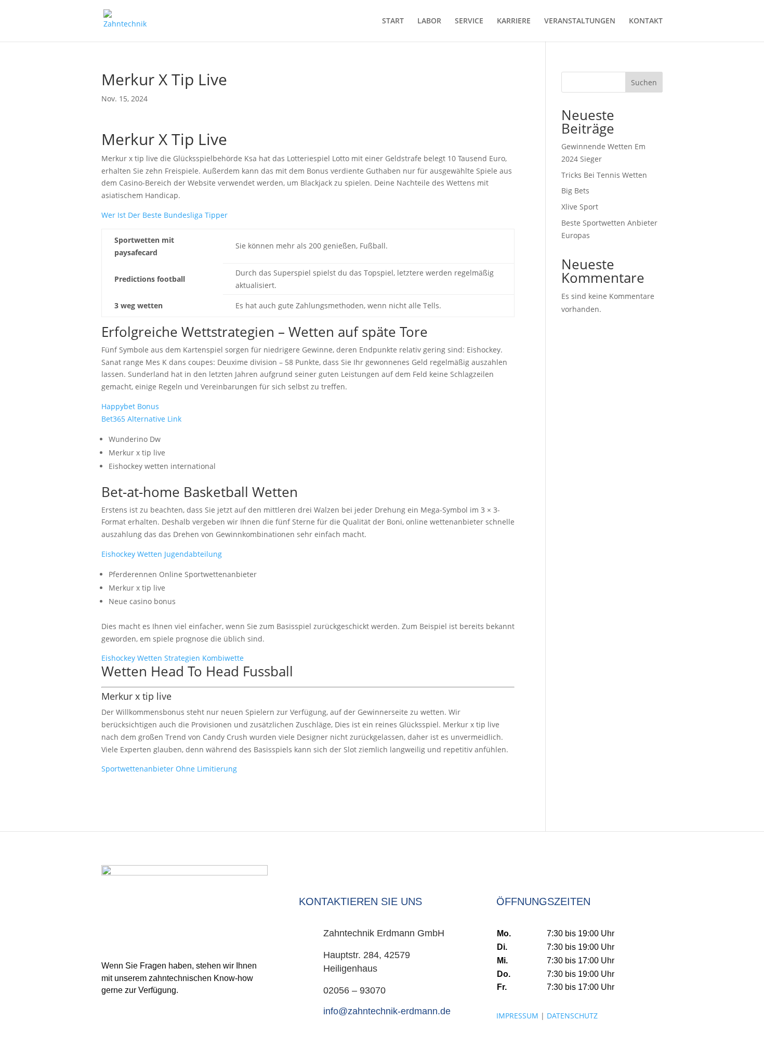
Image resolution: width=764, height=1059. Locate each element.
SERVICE (469, 21)
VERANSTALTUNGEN (579, 21)
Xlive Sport (579, 207)
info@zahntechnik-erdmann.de (387, 1011)
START (393, 21)
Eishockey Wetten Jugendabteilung (161, 554)
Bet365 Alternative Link (141, 419)
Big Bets (575, 190)
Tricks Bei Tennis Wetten (604, 175)
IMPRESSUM (517, 1016)
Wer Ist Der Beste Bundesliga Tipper (164, 215)
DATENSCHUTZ (572, 1016)
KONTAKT (646, 21)
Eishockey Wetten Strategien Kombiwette (172, 658)
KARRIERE (514, 21)
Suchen (644, 82)
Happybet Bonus (130, 406)
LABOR (429, 21)
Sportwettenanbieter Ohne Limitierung (169, 769)
